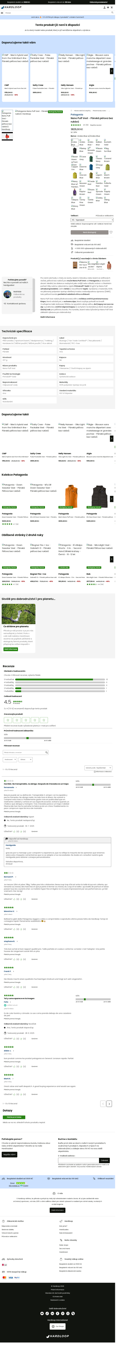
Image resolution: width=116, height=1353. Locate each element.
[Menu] (2, 13)
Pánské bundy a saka (99, 110)
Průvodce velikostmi (104, 216)
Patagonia (77, 114)
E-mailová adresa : (66, 1156)
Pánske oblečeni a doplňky (82, 110)
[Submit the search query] (112, 13)
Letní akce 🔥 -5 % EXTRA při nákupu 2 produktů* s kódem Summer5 (57, 17)
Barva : (85, 136)
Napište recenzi (95, 125)
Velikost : (75, 216)
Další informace (47, 317)
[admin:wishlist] (111, 232)
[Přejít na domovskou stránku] (72, 111)
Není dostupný (89, 232)
